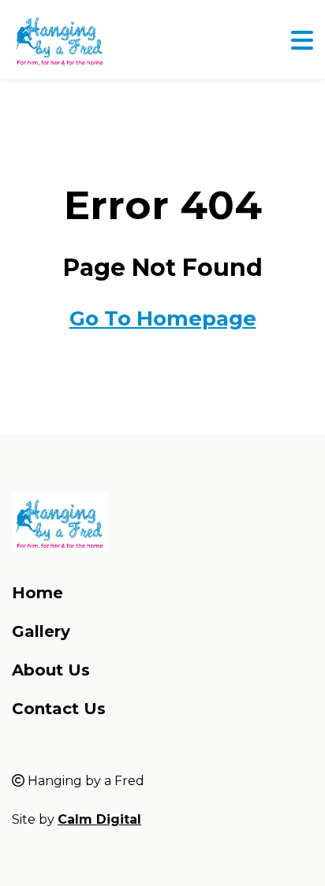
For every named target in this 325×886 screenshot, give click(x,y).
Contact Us (59, 708)
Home (37, 592)
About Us (51, 670)
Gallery (41, 631)
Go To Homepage (162, 318)
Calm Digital (99, 819)
